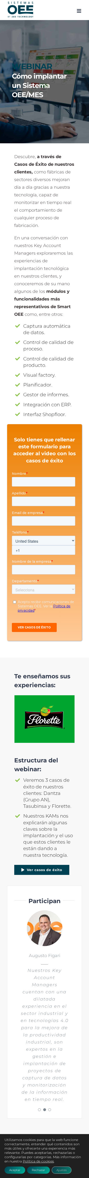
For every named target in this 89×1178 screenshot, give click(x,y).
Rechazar (38, 1170)
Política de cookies (38, 1161)
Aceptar (14, 1170)
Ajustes (61, 1170)
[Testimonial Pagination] (39, 1109)
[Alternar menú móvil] (79, 10)
